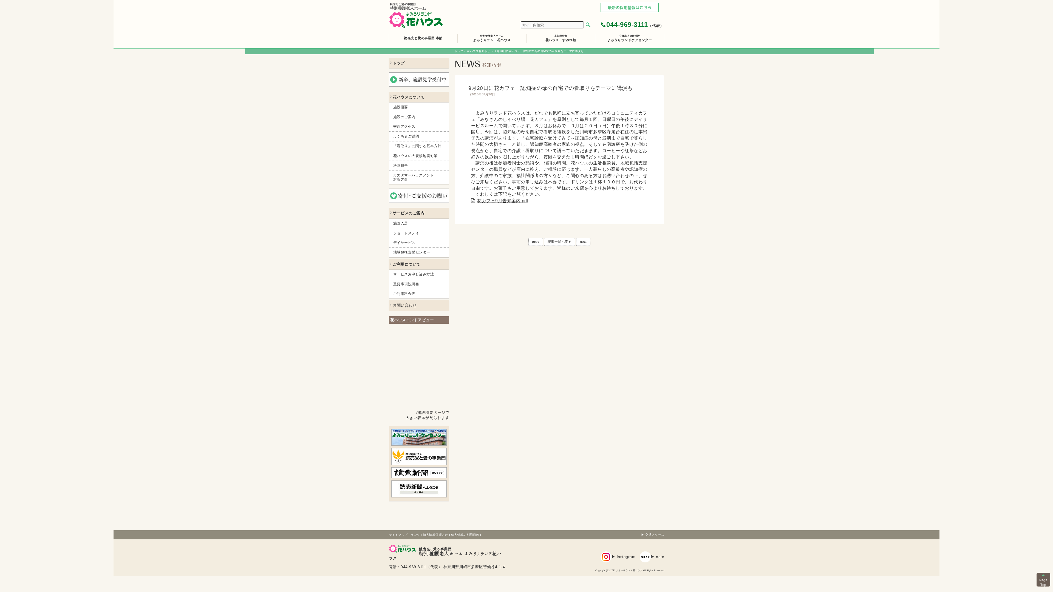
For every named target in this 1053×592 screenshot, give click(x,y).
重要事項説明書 (406, 284)
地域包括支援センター (411, 252)
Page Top (1043, 582)
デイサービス (404, 243)
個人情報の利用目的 (465, 534)
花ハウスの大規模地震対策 (415, 156)
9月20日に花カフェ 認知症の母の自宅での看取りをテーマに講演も (550, 90)
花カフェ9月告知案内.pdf (502, 200)
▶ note (657, 557)
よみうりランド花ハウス (492, 38)
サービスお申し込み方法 (413, 274)
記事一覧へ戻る (559, 242)
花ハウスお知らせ (478, 51)
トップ (459, 51)
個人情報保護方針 (435, 534)
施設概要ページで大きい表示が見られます (427, 415)
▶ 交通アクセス (652, 534)
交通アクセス (404, 126)
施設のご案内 (404, 117)
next (583, 242)
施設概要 (400, 107)
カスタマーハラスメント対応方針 (413, 177)
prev (535, 242)
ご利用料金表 (404, 294)
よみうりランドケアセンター (629, 38)
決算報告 (400, 165)
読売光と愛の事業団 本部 (423, 38)
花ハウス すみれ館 (560, 38)
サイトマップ (398, 534)
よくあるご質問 (406, 136)
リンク (415, 534)
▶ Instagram (623, 557)
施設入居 (400, 223)
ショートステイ (406, 233)
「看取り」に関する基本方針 (417, 146)
